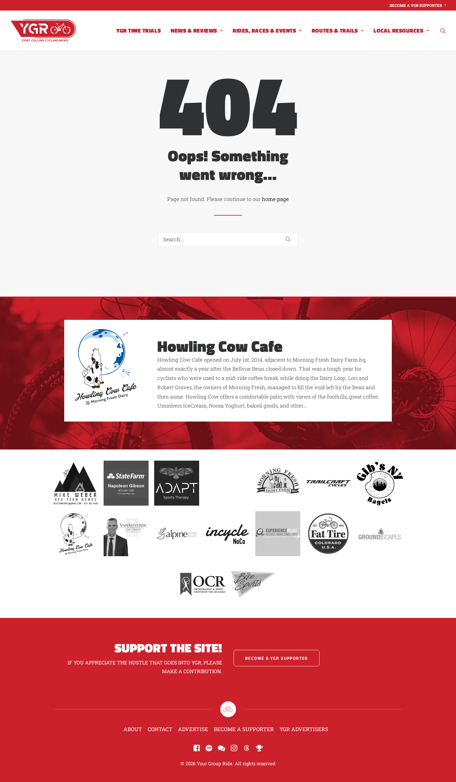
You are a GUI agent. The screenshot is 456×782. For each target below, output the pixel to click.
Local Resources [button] (398, 30)
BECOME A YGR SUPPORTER (416, 5)
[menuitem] (418, 5)
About (132, 729)
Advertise (193, 729)
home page (275, 199)
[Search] (228, 239)
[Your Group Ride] (43, 30)
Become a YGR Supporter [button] (276, 658)
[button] (443, 31)
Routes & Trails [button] (335, 30)
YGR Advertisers (303, 729)
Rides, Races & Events (264, 30)
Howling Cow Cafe (220, 346)
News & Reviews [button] (194, 30)
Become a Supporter (244, 729)
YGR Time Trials (138, 30)
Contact (160, 729)
